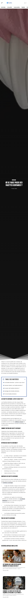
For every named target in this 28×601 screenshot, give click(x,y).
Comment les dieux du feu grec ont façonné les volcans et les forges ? (12, 592)
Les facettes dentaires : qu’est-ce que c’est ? (14, 382)
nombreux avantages (8, 482)
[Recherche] (22, 3)
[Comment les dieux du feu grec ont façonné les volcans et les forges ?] (14, 583)
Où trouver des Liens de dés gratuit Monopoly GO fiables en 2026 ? (12, 565)
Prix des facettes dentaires (10, 393)
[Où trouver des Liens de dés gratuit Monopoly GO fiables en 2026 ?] (14, 556)
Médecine (14, 180)
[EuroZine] (9, 3)
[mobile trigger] (2, 3)
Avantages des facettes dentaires (11, 391)
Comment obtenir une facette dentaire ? (13, 385)
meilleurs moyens (19, 421)
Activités (6, 551)
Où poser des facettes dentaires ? (12, 388)
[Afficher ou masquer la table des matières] (22, 379)
